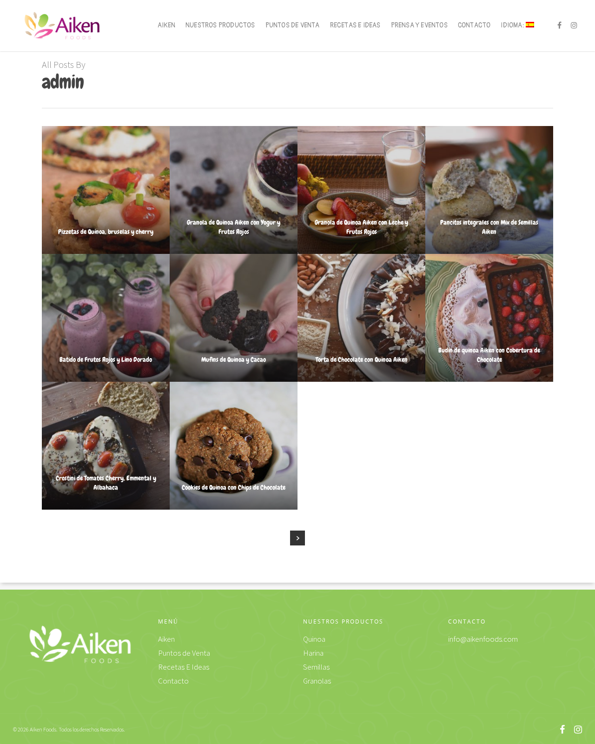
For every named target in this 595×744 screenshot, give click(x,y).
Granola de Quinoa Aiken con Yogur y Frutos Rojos (233, 227)
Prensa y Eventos (419, 25)
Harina (313, 653)
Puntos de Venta (292, 25)
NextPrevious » (297, 538)
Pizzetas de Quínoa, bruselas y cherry (105, 231)
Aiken (166, 25)
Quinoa (314, 639)
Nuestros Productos (220, 25)
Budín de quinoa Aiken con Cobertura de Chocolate (489, 355)
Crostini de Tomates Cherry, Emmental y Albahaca (106, 483)
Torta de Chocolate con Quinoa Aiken (362, 359)
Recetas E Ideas (355, 25)
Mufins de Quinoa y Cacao (233, 359)
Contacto (474, 25)
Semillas (316, 667)
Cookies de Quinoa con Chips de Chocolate (233, 487)
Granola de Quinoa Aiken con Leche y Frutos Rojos (361, 227)
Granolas (317, 681)
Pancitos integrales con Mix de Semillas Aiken (489, 227)
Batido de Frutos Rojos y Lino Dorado (106, 359)
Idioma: (513, 25)
